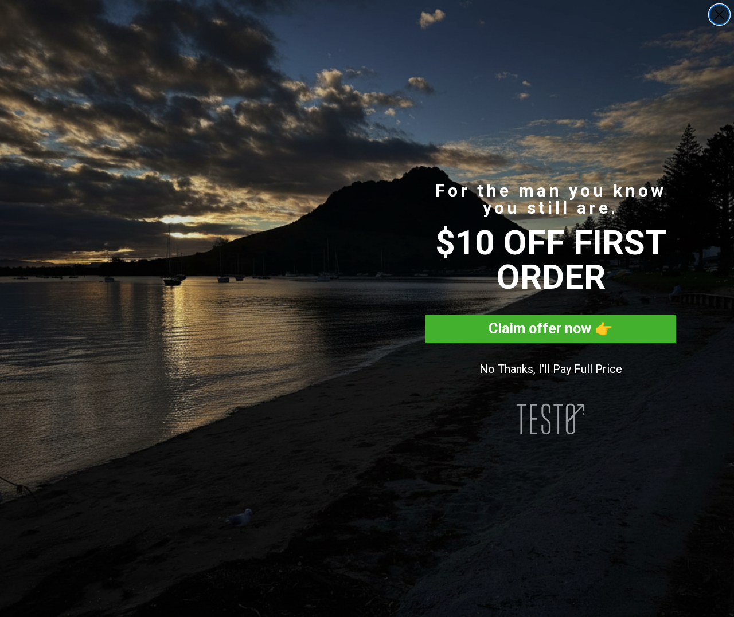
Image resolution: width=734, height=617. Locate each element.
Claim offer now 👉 (550, 328)
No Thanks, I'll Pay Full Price (550, 369)
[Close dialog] (719, 15)
